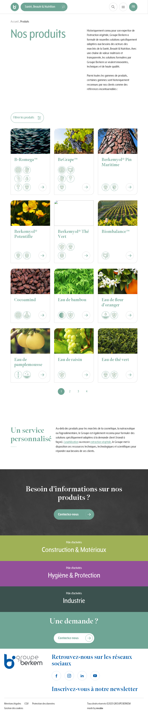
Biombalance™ (116, 231)
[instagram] (69, 675)
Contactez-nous (68, 514)
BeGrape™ (68, 159)
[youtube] (95, 675)
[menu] (123, 7)
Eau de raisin (70, 359)
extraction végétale (100, 442)
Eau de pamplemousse (28, 362)
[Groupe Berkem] (15, 7)
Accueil (14, 21)
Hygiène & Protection (74, 575)
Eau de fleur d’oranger (113, 302)
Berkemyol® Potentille (25, 234)
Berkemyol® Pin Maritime (117, 162)
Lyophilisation (71, 442)
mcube (99, 708)
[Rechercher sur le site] (113, 7)
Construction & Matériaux (74, 550)
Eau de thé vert (115, 359)
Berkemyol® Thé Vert (73, 234)
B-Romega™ (26, 159)
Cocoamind (25, 300)
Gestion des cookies (13, 708)
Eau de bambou (72, 300)
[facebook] (56, 675)
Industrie (74, 601)
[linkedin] (82, 675)
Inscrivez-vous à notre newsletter (95, 689)
